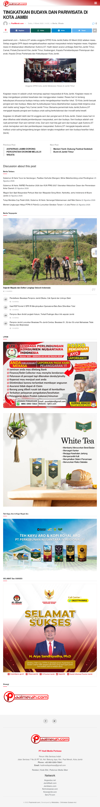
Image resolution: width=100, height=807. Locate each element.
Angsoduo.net (50, 780)
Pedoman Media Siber (59, 770)
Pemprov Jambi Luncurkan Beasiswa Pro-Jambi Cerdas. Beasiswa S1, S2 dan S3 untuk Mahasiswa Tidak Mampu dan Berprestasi (51, 323)
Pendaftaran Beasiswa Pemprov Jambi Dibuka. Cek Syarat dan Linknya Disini (40, 298)
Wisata (61, 23)
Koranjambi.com (50, 792)
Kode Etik (44, 770)
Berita (54, 23)
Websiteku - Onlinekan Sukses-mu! (64, 802)
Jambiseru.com (50, 786)
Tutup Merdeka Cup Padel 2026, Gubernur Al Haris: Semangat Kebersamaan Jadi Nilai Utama (42, 200)
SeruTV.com (50, 794)
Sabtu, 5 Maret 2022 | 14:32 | (39, 23)
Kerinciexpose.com (50, 789)
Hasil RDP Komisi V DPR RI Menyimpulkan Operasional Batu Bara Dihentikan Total (42, 306)
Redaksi (35, 770)
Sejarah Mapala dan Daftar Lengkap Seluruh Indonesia (27, 287)
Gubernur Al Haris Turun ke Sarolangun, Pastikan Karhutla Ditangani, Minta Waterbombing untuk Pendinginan (48, 178)
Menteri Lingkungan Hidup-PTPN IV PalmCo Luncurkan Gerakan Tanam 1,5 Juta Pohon (39, 204)
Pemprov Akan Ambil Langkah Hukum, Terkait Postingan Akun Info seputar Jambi (42, 314)
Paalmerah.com (34, 802)
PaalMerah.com (17, 23)
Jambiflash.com (50, 783)
